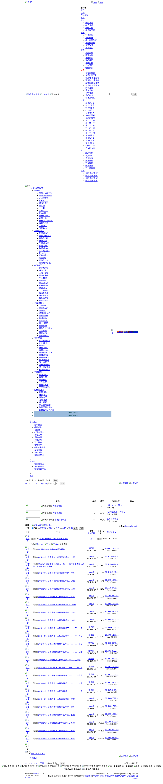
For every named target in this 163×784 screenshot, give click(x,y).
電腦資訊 (39, 231)
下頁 (42, 483)
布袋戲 (42, 311)
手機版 (120, 332)
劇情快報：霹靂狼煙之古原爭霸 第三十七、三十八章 (60, 628)
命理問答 (43, 198)
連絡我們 (131, 776)
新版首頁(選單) (91, 178)
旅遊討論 (43, 288)
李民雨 (91, 548)
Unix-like (42, 253)
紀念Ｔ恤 (89, 28)
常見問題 (89, 163)
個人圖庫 (43, 402)
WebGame (44, 357)
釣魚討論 (43, 285)
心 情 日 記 (90, 110)
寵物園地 (43, 326)
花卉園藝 (43, 331)
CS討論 (43, 343)
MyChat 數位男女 (38, 188)
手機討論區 (44, 243)
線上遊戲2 (44, 362)
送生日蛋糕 (90, 115)
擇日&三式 (44, 216)
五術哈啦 (43, 228)
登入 (82, 10)
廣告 (82, 33)
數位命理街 (90, 98)
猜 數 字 (90, 123)
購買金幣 (89, 55)
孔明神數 (89, 93)
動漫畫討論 (44, 313)
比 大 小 (90, 125)
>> (45, 483)
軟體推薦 (43, 246)
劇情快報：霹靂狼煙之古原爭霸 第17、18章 (56, 715)
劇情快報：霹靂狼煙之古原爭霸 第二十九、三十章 (59, 660)
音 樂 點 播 (90, 140)
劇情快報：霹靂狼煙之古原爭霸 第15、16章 (56, 723)
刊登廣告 (89, 35)
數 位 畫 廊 (90, 108)
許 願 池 (90, 130)
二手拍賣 (43, 382)
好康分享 (43, 377)
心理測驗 (43, 321)
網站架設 (43, 260)
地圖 (131, 332)
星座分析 (89, 90)
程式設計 (43, 258)
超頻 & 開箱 (45, 236)
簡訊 (82, 50)
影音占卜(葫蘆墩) (92, 85)
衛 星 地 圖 (90, 143)
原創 (50, 525)
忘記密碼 (84, 15)
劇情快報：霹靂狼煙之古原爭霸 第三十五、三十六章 (60, 636)
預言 (57, 528)
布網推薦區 (39, 464)
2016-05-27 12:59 (111, 730)
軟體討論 (43, 248)
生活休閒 (39, 265)
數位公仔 (89, 25)
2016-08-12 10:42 (111, 635)
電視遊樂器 (44, 365)
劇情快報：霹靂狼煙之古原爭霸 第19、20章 (56, 707)
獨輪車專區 (44, 336)
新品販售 (43, 380)
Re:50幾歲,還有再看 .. (116, 512)
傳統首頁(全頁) (91, 176)
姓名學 (42, 206)
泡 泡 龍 (90, 128)
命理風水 (39, 191)
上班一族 (43, 273)
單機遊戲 (43, 355)
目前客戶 (89, 48)
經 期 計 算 (90, 135)
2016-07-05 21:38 (111, 682)
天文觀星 (43, 290)
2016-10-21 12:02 (111, 572)
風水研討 (43, 213)
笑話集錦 (43, 301)
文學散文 (43, 306)
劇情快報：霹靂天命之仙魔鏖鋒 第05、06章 (56, 573)
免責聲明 (88, 776)
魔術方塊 (43, 333)
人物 (64, 528)
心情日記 (43, 400)
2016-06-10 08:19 (111, 714)
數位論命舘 (90, 73)
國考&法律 (44, 275)
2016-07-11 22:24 (111, 675)
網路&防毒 (44, 255)
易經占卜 (43, 211)
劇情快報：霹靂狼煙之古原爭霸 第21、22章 (56, 699)
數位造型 (43, 397)
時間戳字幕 (90, 145)
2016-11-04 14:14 (111, 564)
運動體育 (43, 280)
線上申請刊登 (91, 40)
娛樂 (82, 100)
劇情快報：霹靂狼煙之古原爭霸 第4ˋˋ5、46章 (57, 605)
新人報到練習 (45, 405)
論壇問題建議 (45, 407)
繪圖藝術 (43, 308)
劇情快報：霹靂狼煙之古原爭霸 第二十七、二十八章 (60, 668)
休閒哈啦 (43, 268)
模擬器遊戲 (44, 370)
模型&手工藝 (45, 328)
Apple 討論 (44, 251)
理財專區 (43, 318)
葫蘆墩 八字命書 (92, 80)
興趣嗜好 (39, 303)
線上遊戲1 (44, 360)
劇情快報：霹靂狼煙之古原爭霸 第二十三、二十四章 (60, 683)
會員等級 (89, 156)
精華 (39, 525)
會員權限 (89, 158)
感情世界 (43, 270)
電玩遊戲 (39, 338)
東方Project (43, 350)
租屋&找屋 (43, 385)
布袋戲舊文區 (40, 469)
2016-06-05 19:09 (111, 722)
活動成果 (43, 395)
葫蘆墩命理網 (45, 196)
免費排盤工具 (91, 75)
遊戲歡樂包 (44, 341)
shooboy (127, 526)
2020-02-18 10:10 (111, 548)
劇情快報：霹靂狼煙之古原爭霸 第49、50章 (56, 597)
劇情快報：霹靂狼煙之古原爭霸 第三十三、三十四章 (60, 644)
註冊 (82, 13)
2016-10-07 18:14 (111, 588)
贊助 (82, 20)
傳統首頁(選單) (91, 181)
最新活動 (89, 166)
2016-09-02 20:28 (111, 619)
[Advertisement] (125, 493)
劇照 (51, 528)
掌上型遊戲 (44, 367)
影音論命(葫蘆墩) (92, 83)
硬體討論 (43, 233)
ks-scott (134, 526)
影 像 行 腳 (90, 103)
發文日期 (91, 533)
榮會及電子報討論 (46, 410)
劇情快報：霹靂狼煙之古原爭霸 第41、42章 (56, 620)
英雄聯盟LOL (45, 352)
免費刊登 (89, 45)
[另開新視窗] (27, 541)
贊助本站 (89, 23)
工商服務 (38, 372)
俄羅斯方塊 (90, 118)
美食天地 (43, 316)
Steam (42, 346)
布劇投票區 (39, 467)
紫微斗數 (43, 203)
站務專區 (39, 390)
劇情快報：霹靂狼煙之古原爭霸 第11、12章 (56, 739)
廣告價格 (89, 38)
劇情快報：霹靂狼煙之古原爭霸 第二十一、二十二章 (60, 691)
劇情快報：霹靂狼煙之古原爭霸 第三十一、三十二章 (60, 652)
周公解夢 (89, 95)
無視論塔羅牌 (46, 221)
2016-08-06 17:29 (111, 643)
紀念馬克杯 (90, 30)
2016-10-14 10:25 (111, 580)
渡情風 (91, 627)
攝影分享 (43, 293)
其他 (71, 528)
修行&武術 (44, 223)
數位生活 (43, 238)
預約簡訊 (89, 60)
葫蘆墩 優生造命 (92, 78)
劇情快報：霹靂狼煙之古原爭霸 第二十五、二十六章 (60, 675)
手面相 (42, 208)
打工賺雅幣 (90, 168)
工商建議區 (44, 387)
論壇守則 (89, 153)
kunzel (91, 556)
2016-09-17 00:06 (111, 604)
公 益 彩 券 (90, 113)
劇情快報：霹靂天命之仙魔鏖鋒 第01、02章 (56, 589)
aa (91, 539)
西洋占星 (43, 218)
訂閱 (126, 332)
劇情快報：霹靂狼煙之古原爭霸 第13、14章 (56, 731)
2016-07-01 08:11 (111, 690)
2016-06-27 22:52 (111, 698)
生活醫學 (43, 278)
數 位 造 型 (90, 105)
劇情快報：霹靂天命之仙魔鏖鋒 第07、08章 (56, 557)
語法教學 (89, 161)
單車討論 (43, 283)
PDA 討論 (43, 241)
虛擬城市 (43, 375)
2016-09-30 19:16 (111, 596)
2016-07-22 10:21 (111, 659)
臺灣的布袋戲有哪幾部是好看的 (51, 549)
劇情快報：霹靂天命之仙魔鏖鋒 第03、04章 (56, 581)
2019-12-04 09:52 (111, 556)
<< (26, 483)
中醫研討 (43, 226)
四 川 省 (90, 120)
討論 (31, 476)
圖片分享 (43, 295)
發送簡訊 (89, 58)
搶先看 (43, 528)
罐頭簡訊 (89, 68)
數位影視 (43, 298)
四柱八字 (43, 201)
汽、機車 (43, 323)
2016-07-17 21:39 (111, 667)
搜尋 (82, 18)
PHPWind (36, 773)
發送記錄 (89, 63)
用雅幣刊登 (90, 43)
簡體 (136, 332)
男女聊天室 (90, 148)
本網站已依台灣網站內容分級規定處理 (109, 776)
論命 (82, 70)
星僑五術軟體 (45, 193)
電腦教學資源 (45, 263)
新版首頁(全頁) (91, 173)
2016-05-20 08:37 (111, 738)
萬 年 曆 (90, 133)
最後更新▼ (111, 532)
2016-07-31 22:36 (111, 651)
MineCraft (43, 348)
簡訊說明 (89, 53)
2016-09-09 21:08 (111, 611)
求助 (82, 151)
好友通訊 (89, 65)
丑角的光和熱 (112, 519)
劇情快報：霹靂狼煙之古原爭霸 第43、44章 (56, 612)
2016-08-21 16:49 (111, 627)
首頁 (82, 171)
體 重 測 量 (90, 138)
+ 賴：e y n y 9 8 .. (114, 505)
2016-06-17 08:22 (111, 706)
